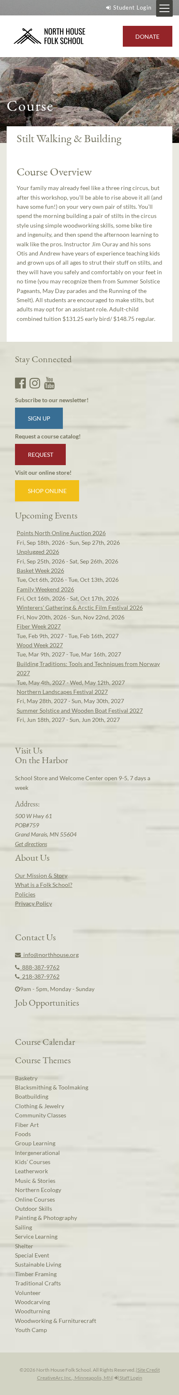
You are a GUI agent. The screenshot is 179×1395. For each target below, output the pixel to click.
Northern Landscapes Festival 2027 (62, 691)
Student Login (132, 7)
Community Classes (40, 1115)
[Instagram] (35, 382)
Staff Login (130, 1378)
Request (40, 454)
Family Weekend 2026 (45, 589)
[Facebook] (20, 382)
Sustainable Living (38, 1264)
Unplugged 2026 (38, 551)
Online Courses (35, 1199)
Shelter (24, 1246)
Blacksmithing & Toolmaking (51, 1087)
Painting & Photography (46, 1217)
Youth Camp (31, 1329)
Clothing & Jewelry (39, 1105)
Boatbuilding (31, 1096)
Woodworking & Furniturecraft (55, 1320)
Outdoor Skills (33, 1208)
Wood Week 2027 (40, 645)
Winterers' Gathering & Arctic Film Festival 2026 (80, 607)
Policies (25, 894)
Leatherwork (31, 1171)
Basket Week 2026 (40, 570)
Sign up (39, 418)
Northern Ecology (38, 1189)
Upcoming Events (46, 515)
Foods (23, 1133)
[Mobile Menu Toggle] (164, 8)
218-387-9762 (40, 976)
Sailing (23, 1227)
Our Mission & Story (41, 875)
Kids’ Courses (32, 1161)
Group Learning (35, 1143)
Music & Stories (35, 1180)
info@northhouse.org (50, 954)
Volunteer (28, 1292)
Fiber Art (27, 1124)
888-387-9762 (40, 967)
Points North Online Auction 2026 (61, 532)
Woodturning (32, 1311)
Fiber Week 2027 (39, 626)
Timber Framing (36, 1273)
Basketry (26, 1078)
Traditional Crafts (38, 1283)
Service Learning (36, 1236)
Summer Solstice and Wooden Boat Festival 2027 (80, 710)
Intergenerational (37, 1152)
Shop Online (47, 490)
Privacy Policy (33, 903)
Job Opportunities (47, 1002)
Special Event (32, 1255)
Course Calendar (45, 1041)
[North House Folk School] (50, 36)
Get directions (31, 843)
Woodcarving (32, 1301)
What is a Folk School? (43, 884)
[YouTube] (49, 382)
